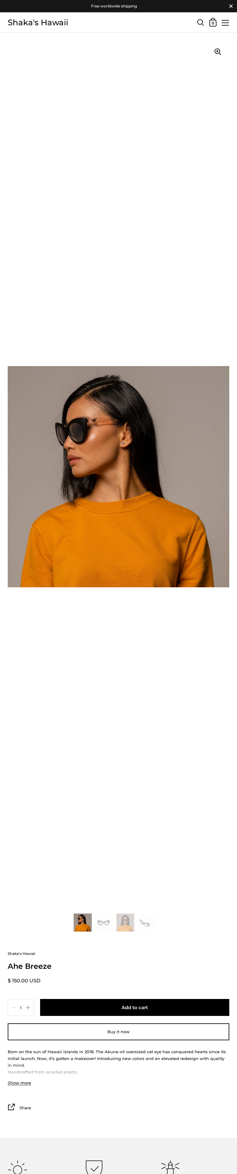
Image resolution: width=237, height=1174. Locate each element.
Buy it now (118, 1031)
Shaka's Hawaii (38, 22)
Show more (19, 1083)
